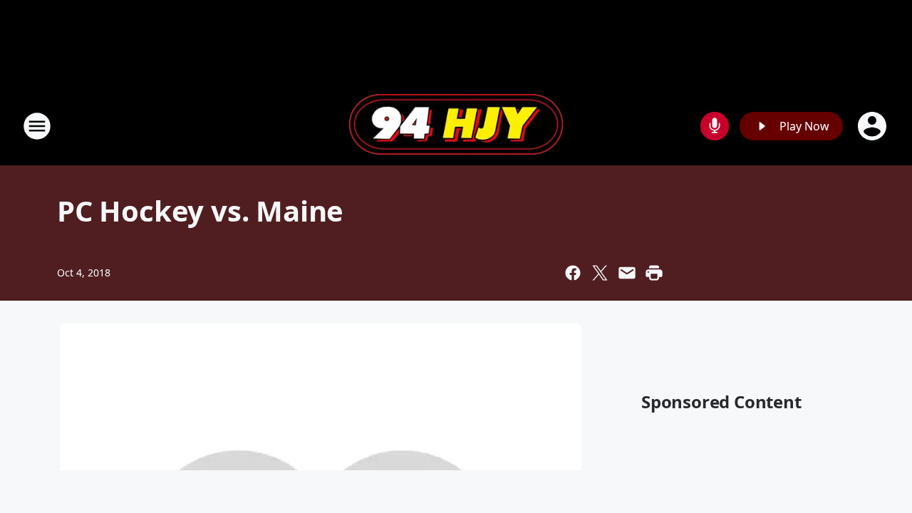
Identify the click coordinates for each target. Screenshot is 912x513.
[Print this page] (654, 273)
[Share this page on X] (600, 273)
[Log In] (873, 126)
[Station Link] (456, 126)
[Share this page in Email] (627, 273)
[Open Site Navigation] (37, 126)
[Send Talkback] (714, 126)
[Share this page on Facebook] (573, 273)
